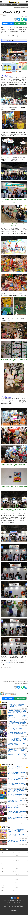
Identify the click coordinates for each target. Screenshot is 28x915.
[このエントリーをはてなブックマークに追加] (25, 20)
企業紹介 (16, 885)
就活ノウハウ (17, 882)
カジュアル (17, 874)
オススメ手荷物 (6, 662)
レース (2, 860)
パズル (2, 855)
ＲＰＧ (2, 852)
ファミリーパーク (22, 681)
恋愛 (1, 863)
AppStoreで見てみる (8, 23)
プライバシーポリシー (16, 902)
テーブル (16, 868)
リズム (16, 866)
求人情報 (16, 887)
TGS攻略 (25, 683)
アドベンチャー (17, 860)
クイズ (2, 868)
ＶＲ (1, 882)
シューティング (3, 857)
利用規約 (9, 902)
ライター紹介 (21, 900)
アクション (17, 855)
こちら (20, 36)
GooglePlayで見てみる (20, 23)
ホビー (16, 876)
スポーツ (16, 857)
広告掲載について (14, 900)
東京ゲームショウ (13, 681)
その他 (2, 890)
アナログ (2, 876)
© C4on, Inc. (14, 910)
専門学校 (2, 885)
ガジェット (17, 879)
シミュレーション (18, 852)
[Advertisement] (14, 675)
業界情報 (2, 887)
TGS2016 (10, 8)
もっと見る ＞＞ (24, 760)
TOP (1, 8)
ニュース (3, 4)
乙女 (15, 863)
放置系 (2, 871)
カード (2, 866)
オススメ (24, 4)
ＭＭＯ (2, 874)
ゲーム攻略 (17, 4)
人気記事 (10, 4)
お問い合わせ (6, 900)
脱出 (15, 871)
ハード (2, 879)
